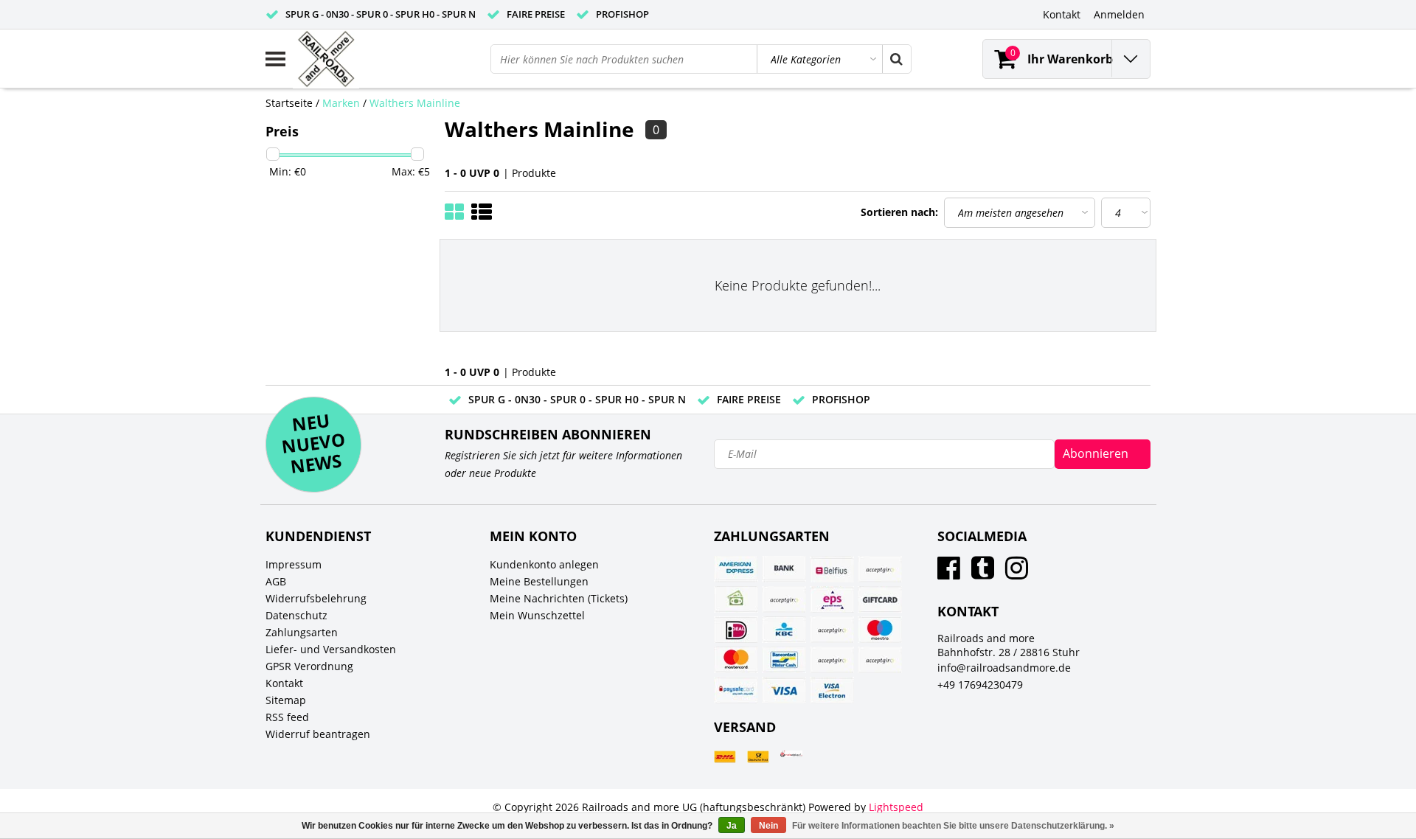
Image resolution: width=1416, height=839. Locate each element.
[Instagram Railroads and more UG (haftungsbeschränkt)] (1016, 573)
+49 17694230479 (980, 685)
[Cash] (736, 599)
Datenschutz (296, 615)
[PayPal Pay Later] (880, 660)
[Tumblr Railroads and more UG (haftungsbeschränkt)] (982, 573)
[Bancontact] (784, 660)
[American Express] (736, 569)
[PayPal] (832, 660)
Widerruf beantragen (318, 734)
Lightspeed (896, 807)
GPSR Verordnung (309, 666)
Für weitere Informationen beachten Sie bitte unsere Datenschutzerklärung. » (953, 826)
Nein (768, 826)
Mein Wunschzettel (537, 615)
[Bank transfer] (784, 569)
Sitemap (286, 700)
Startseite (289, 103)
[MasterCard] (736, 660)
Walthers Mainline (414, 103)
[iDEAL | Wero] (736, 629)
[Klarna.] (832, 629)
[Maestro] (880, 629)
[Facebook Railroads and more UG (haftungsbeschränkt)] (948, 573)
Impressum (294, 564)
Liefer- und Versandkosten (331, 649)
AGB (276, 581)
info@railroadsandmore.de (1004, 668)
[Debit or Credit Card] (784, 599)
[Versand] (725, 757)
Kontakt (284, 683)
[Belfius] (832, 569)
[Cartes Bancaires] (880, 569)
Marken (341, 103)
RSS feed (287, 717)
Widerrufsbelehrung (316, 598)
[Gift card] (880, 599)
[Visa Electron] (832, 690)
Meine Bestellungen (539, 581)
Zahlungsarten (302, 632)
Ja (731, 826)
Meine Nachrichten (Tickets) (559, 598)
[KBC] (784, 629)
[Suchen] (896, 59)
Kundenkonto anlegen (544, 564)
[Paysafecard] (736, 690)
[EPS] (832, 599)
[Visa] (784, 690)
